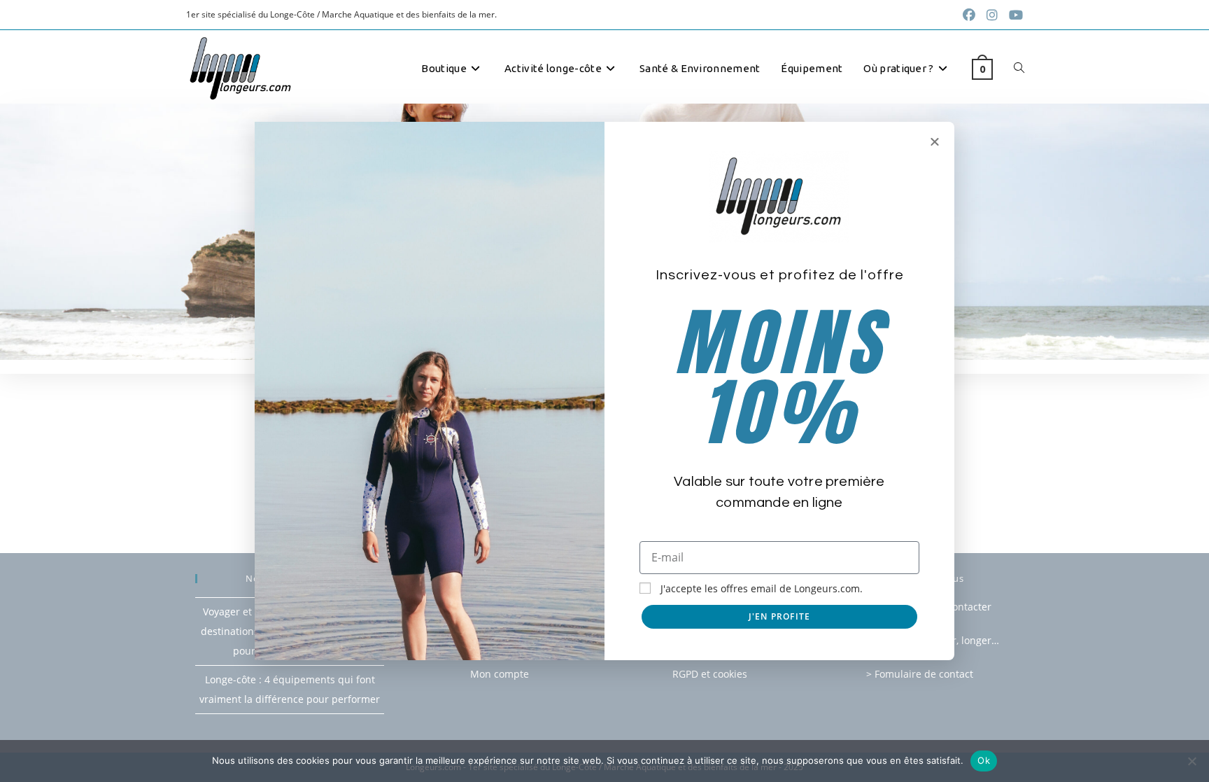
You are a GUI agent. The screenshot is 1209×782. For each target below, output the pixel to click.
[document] (604, 391)
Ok (983, 760)
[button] (934, 141)
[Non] (1192, 761)
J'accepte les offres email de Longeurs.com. (761, 588)
